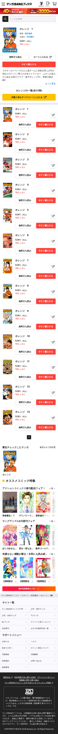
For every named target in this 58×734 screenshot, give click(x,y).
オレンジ (6, 474)
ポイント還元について (40, 648)
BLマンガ (6, 622)
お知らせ (5, 641)
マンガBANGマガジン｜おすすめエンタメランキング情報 (28, 683)
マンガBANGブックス (10, 595)
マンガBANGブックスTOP (12, 609)
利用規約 (5, 661)
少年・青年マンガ (38, 609)
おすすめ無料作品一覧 (40, 628)
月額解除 (34, 654)
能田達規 (28, 33)
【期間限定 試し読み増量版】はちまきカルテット (9, 581)
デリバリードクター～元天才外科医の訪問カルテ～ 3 (26, 515)
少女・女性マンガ (9, 615)
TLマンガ (34, 615)
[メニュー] (3, 4)
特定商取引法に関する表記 (25, 677)
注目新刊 (5, 628)
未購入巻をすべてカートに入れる (27, 97)
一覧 (51, 488)
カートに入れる (40, 57)
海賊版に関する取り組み (29, 680)
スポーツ (25, 595)
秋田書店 (30, 37)
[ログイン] (48, 4)
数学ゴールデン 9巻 (43, 548)
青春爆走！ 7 (8, 515)
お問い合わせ (36, 661)
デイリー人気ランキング (40, 622)
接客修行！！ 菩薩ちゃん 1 (42, 515)
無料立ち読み (15, 57)
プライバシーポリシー (46, 677)
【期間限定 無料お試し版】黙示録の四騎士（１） (43, 581)
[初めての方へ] (41, 4)
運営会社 (7, 677)
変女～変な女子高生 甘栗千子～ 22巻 (26, 548)
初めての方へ (7, 648)
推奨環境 (5, 667)
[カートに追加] (53, 115)
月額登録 (5, 654)
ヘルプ (33, 641)
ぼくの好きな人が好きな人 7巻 (9, 548)
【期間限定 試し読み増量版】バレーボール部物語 (26, 581)
